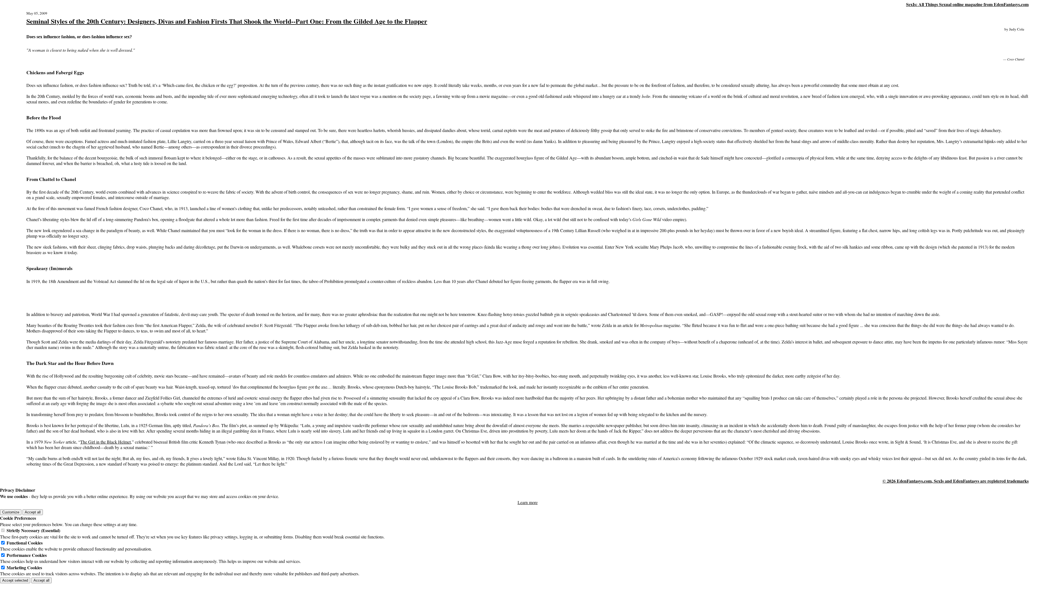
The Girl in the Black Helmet (105, 442)
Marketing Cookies (24, 567)
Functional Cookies (25, 543)
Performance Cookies (27, 555)
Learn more (528, 502)
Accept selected (15, 580)
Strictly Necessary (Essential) (33, 530)
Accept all (33, 512)
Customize (10, 512)
